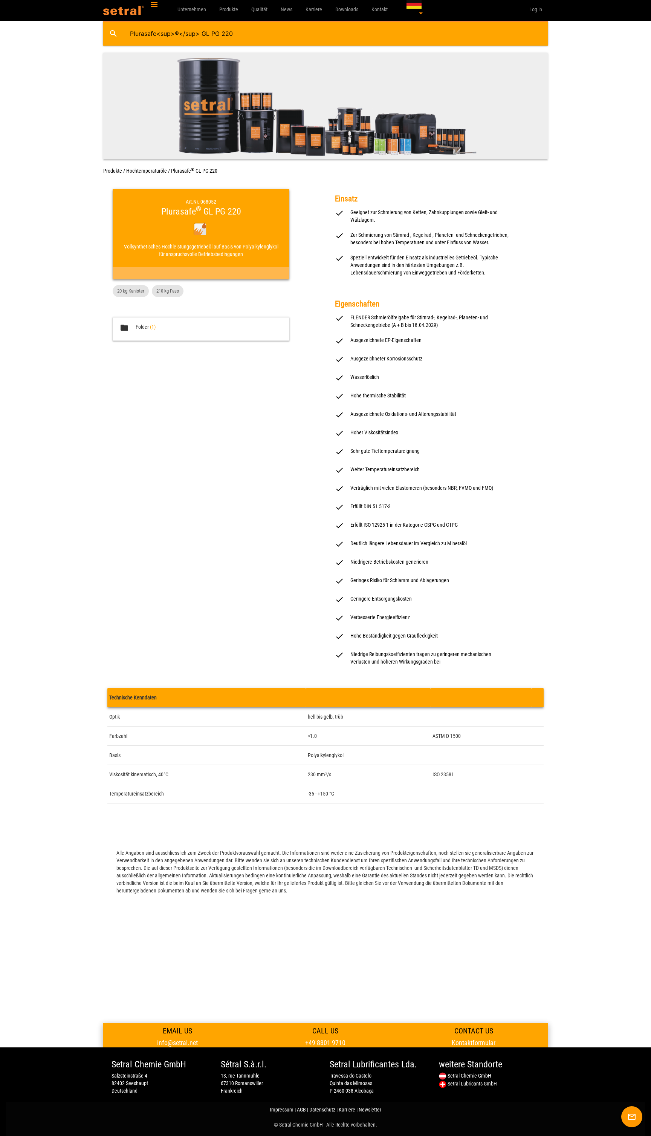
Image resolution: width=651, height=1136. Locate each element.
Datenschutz (322, 1110)
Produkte (228, 9)
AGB (301, 1110)
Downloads (346, 9)
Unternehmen (191, 9)
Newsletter (370, 1110)
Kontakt (379, 9)
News (286, 9)
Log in (535, 9)
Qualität (259, 9)
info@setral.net (177, 1043)
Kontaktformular (473, 1043)
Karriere (314, 9)
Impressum (281, 1110)
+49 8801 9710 (325, 1043)
